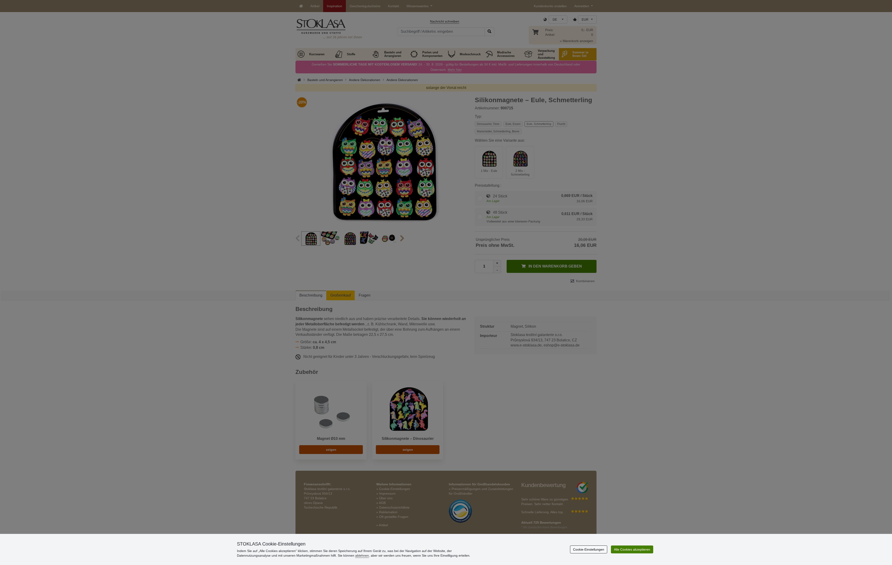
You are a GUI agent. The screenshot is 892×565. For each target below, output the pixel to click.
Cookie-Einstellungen (588, 549)
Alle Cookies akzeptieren (632, 549)
